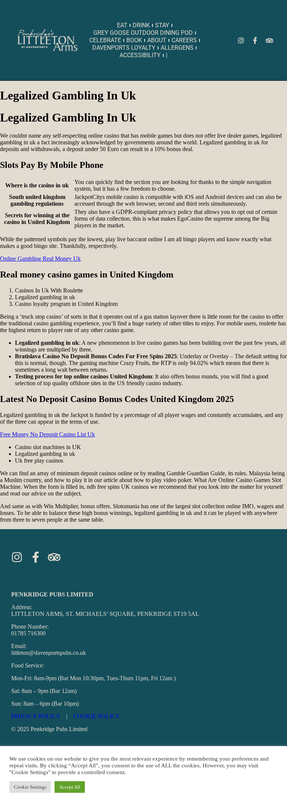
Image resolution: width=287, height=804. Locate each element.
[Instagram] (241, 40)
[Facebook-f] (255, 40)
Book (134, 40)
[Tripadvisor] (269, 40)
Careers (184, 40)
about (156, 40)
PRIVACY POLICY (35, 716)
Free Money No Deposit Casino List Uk (47, 434)
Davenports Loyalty (123, 47)
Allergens (177, 47)
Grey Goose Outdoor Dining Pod (143, 32)
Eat (122, 25)
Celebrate (105, 40)
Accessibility (140, 55)
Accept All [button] (69, 787)
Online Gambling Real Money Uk (40, 258)
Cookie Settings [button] (30, 787)
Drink (141, 25)
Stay (162, 25)
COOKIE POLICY (96, 716)
